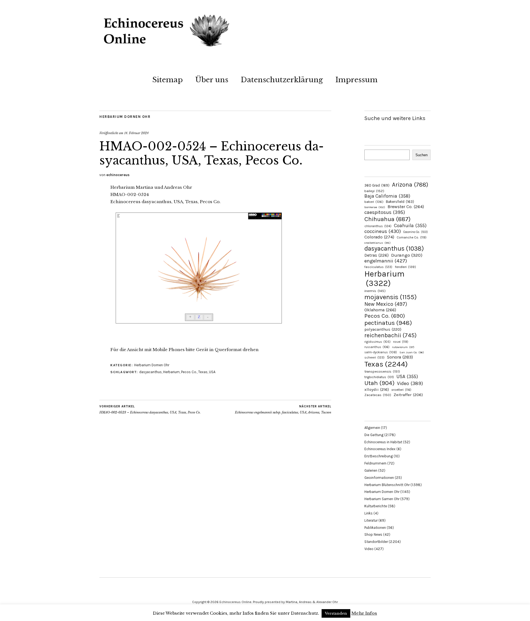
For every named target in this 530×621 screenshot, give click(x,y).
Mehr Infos (364, 613)
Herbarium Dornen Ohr (124, 117)
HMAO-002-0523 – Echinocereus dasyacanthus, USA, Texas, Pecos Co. (150, 409)
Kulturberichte (375, 506)
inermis (375, 291)
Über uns (211, 79)
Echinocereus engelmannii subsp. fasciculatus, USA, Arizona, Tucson (283, 409)
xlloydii (376, 389)
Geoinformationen (379, 478)
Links (368, 513)
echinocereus (117, 175)
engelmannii (385, 261)
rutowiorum (403, 347)
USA (212, 372)
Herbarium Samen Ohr (381, 499)
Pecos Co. (189, 372)
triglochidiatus (379, 377)
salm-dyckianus (380, 352)
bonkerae (374, 207)
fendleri (405, 267)
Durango (406, 255)
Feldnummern (375, 463)
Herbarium (171, 372)
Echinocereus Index (380, 449)
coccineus (382, 231)
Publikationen (375, 528)
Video (410, 383)
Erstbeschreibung (378, 456)
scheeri (374, 357)
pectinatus (388, 323)
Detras (376, 255)
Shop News (373, 534)
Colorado (379, 237)
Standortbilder (376, 542)
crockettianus (377, 243)
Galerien (370, 470)
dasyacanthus (150, 372)
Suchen (421, 155)
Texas (203, 372)
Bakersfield (400, 202)
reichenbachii (390, 335)
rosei (400, 342)
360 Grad (376, 185)
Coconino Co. (415, 232)
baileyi (374, 191)
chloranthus (377, 226)
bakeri (373, 202)
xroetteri (401, 390)
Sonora (400, 357)
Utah (379, 383)
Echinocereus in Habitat (383, 442)
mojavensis (390, 297)
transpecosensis (382, 371)
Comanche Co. (411, 237)
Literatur (371, 520)
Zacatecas (377, 395)
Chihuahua (387, 219)
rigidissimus (377, 342)
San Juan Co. (411, 352)
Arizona (410, 184)
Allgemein (372, 428)
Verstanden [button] (336, 613)
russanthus (376, 347)
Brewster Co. (406, 206)
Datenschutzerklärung (282, 79)
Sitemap (167, 79)
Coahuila (410, 225)
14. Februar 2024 (136, 133)
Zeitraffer (408, 394)
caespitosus (384, 212)
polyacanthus (382, 329)
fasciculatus (378, 267)
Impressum (356, 79)
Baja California (387, 196)
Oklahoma (380, 309)
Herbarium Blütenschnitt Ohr (387, 485)
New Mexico (385, 304)
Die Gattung (373, 435)
